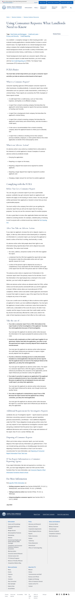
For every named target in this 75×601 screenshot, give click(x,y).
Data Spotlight (11, 583)
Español (36, 2)
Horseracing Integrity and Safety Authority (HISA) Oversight (14, 541)
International (31, 545)
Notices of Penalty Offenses (15, 560)
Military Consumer (53, 526)
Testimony (31, 540)
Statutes (10, 537)
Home (8, 17)
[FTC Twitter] (61, 594)
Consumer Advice (53, 524)
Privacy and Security (12, 36)
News (9, 569)
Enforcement (11, 521)
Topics (9, 576)
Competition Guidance (55, 533)
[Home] (12, 8)
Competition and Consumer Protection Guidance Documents (15, 547)
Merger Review (12, 530)
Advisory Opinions (33, 526)
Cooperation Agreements (34, 528)
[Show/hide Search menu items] (71, 8)
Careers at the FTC (33, 583)
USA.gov (44, 594)
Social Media (11, 588)
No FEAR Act (30, 596)
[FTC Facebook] (57, 594)
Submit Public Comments (53, 2)
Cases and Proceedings (14, 524)
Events (9, 572)
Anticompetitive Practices (14, 532)
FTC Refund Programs (13, 558)
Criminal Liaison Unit (13, 556)
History (30, 572)
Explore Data (11, 586)
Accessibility (20, 594)
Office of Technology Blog (35, 547)
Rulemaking (11, 535)
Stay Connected (12, 581)
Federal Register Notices (34, 531)
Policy (30, 521)
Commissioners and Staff (35, 574)
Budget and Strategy (33, 579)
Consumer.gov (52, 528)
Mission (30, 569)
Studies (30, 538)
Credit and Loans (33, 34)
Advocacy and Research (34, 524)
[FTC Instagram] (59, 594)
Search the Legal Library (66, 2)
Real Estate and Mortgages (19, 34)
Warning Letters (12, 551)
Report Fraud (43, 2)
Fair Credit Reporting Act (19, 61)
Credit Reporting (25, 36)
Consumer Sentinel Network (15, 553)
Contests (10, 579)
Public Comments (33, 536)
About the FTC (32, 567)
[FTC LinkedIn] (64, 594)
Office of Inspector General (35, 581)
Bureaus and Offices (33, 576)
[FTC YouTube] (66, 594)
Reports (30, 533)
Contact (30, 586)
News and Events (12, 567)
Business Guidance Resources (31, 17)
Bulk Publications (53, 536)
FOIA (26, 594)
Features (10, 574)
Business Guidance (16, 17)
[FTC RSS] (68, 594)
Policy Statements (33, 543)
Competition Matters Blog (14, 563)
